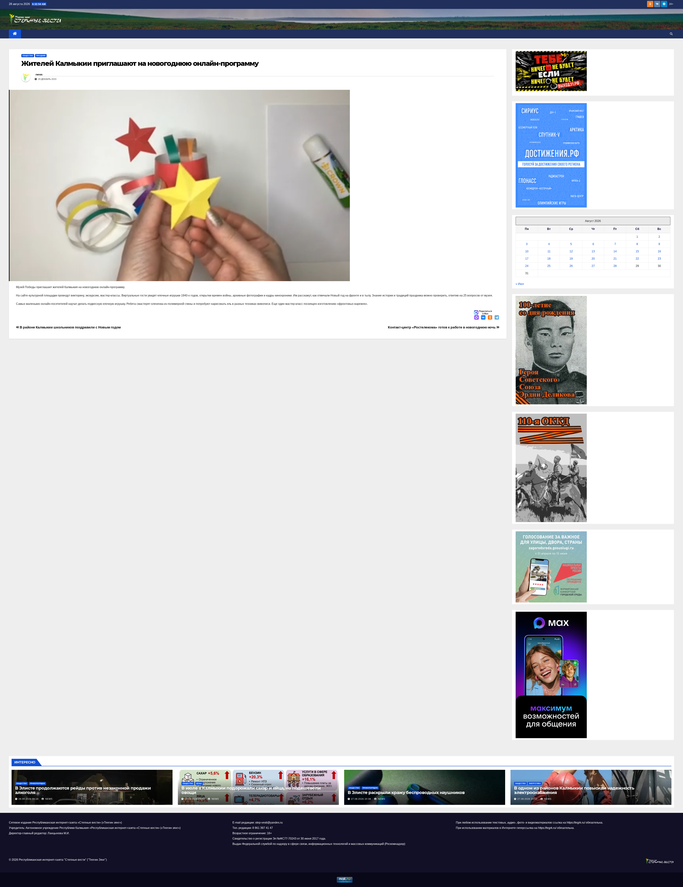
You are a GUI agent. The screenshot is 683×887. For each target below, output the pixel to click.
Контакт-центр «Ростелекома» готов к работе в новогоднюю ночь (442, 327)
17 (526, 258)
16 (659, 251)
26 (571, 265)
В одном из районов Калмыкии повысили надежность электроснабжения (574, 790)
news (39, 74)
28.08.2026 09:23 (28, 799)
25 (548, 265)
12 (571, 251)
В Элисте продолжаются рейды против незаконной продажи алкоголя (83, 790)
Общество (27, 56)
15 (637, 251)
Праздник (41, 56)
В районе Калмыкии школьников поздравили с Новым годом (70, 327)
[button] (671, 33)
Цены (199, 783)
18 (548, 258)
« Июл (520, 283)
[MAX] (476, 317)
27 (593, 265)
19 (571, 258)
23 (659, 258)
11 (548, 251)
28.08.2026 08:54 (195, 799)
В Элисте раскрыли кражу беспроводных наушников (406, 792)
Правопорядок (37, 783)
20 (593, 258)
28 (615, 265)
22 (637, 258)
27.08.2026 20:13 (527, 799)
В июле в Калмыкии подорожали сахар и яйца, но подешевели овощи (251, 790)
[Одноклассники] (490, 317)
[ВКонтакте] (483, 317)
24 (526, 265)
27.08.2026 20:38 (361, 799)
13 (593, 251)
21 (615, 258)
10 (526, 251)
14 (615, 251)
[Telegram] (496, 317)
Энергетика (535, 783)
